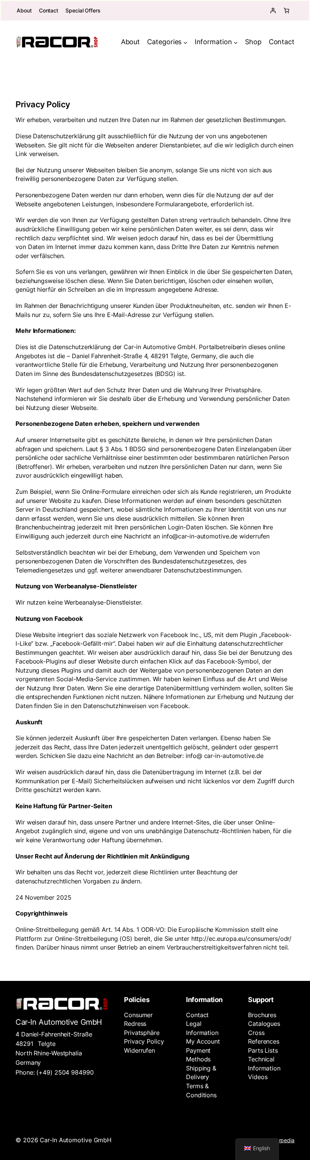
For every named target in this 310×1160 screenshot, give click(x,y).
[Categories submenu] (185, 42)
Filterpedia (281, 1140)
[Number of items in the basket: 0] (286, 10)
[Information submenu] (236, 42)
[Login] (273, 10)
